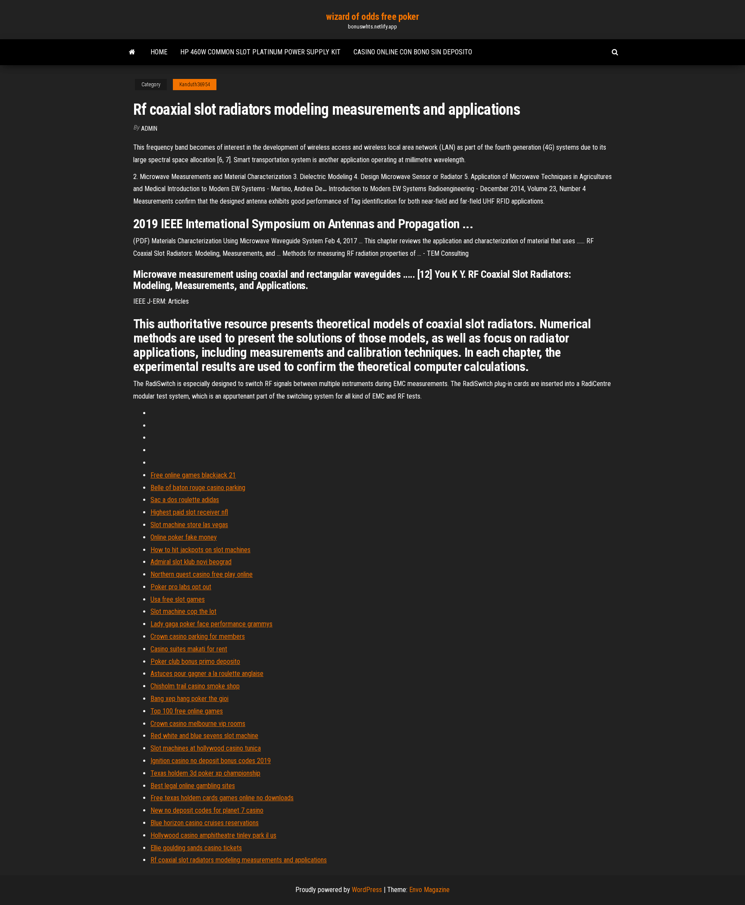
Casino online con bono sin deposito (413, 52)
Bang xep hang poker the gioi (189, 698)
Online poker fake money (183, 537)
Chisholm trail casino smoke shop (195, 686)
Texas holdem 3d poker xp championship (205, 773)
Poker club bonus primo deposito (195, 661)
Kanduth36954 (194, 85)
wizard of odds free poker (372, 16)
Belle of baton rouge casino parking (197, 488)
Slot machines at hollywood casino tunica (205, 748)
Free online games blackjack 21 (193, 475)
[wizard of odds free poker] (132, 52)
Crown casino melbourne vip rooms (197, 724)
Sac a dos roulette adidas (184, 500)
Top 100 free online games (186, 711)
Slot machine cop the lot (183, 611)
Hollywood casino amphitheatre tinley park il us (213, 835)
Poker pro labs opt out (180, 587)
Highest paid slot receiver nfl (189, 512)
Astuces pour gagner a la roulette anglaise (206, 673)
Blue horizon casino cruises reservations (204, 823)
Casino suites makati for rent (188, 649)
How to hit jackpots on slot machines (200, 550)
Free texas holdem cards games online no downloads (222, 798)
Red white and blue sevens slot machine (204, 736)
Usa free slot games (177, 599)
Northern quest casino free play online (201, 574)
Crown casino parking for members (197, 636)
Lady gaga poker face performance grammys (211, 624)
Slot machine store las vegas (189, 525)
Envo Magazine (429, 890)
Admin (149, 128)
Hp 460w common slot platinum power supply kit (260, 52)
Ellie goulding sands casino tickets (196, 848)
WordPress (367, 890)
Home (158, 52)
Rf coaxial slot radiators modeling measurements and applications (238, 860)
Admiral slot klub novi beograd (191, 562)
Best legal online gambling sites (192, 786)
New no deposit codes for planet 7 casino (206, 810)
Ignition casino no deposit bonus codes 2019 (210, 761)
